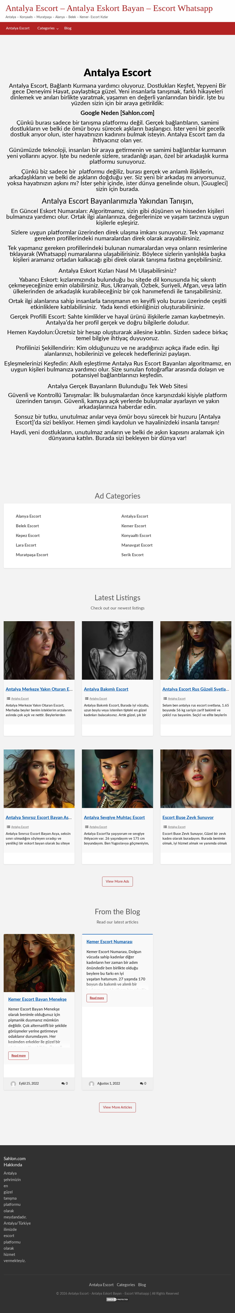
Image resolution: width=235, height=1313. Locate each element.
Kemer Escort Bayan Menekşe (37, 999)
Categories (46, 28)
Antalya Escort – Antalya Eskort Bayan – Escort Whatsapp (109, 8)
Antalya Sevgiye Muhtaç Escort (114, 818)
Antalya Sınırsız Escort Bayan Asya (39, 818)
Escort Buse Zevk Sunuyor (188, 818)
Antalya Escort (18, 28)
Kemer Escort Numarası (109, 942)
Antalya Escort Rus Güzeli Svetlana (196, 689)
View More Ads (117, 881)
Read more (20, 1057)
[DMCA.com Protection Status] (117, 1299)
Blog (67, 28)
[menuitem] (18, 28)
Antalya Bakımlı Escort (106, 689)
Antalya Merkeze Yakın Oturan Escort (42, 689)
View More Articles (117, 1107)
